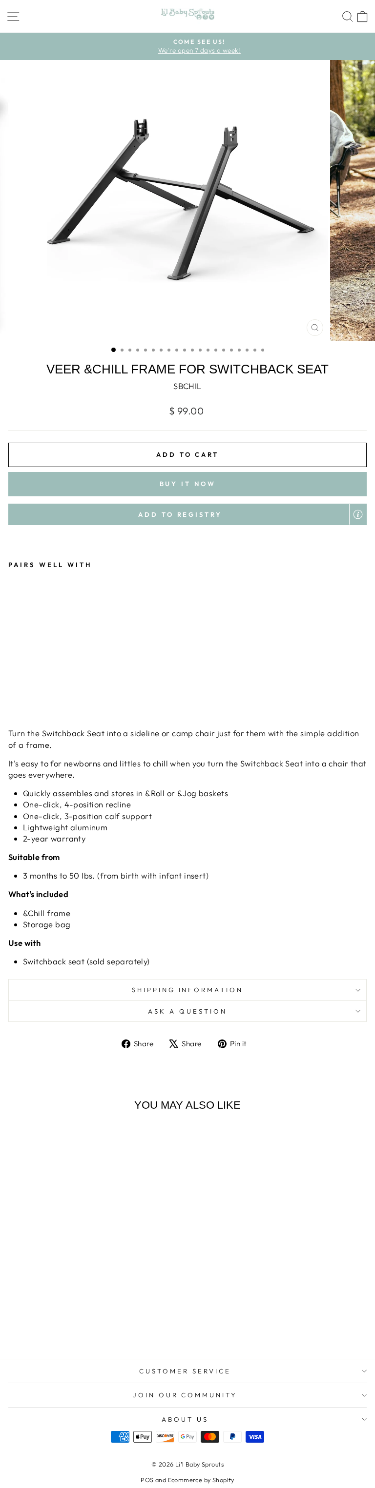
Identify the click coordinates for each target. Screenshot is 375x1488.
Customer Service (185, 1371)
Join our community (185, 1395)
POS (147, 1480)
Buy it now (188, 484)
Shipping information (188, 990)
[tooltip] (358, 514)
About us (185, 1419)
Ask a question (187, 1011)
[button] (187, 514)
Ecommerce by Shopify (201, 1480)
